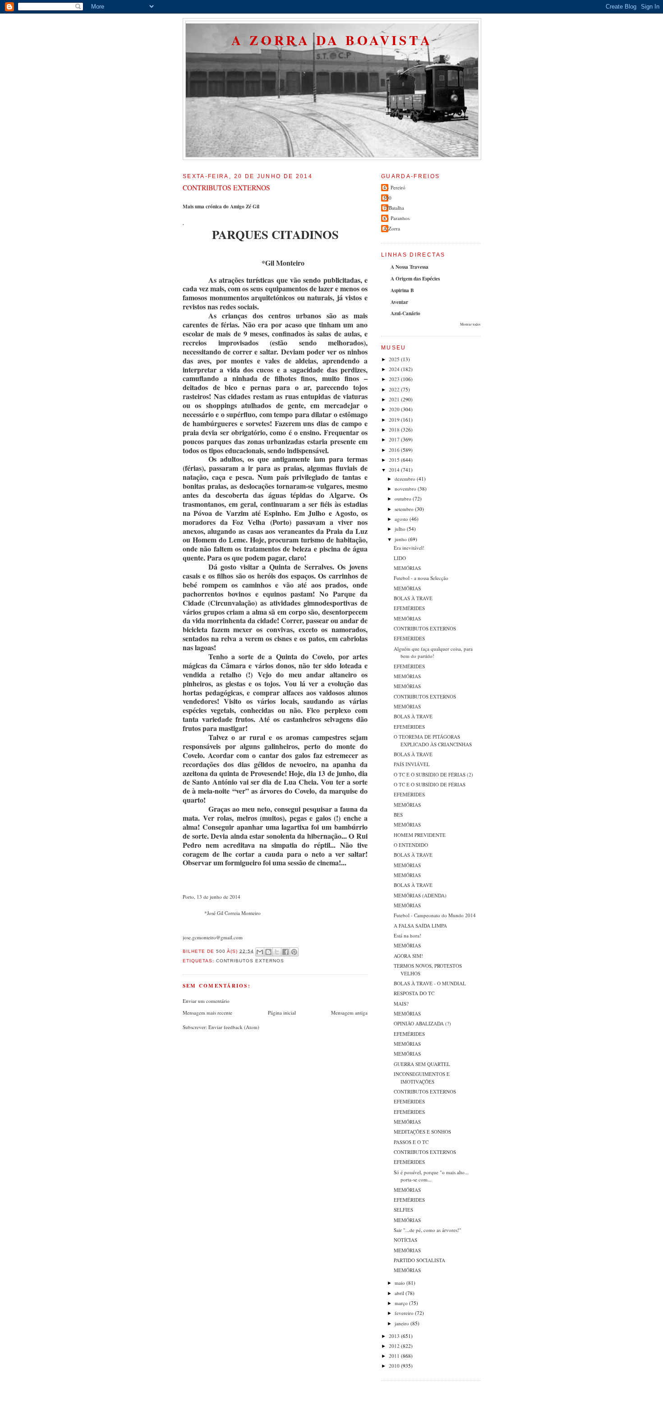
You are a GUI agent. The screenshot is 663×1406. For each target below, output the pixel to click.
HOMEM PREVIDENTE (420, 835)
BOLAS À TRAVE (413, 598)
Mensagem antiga (349, 1012)
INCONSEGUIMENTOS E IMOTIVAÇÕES (422, 1078)
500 (387, 197)
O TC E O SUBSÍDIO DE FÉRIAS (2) (433, 774)
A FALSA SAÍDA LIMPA (420, 925)
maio (400, 1282)
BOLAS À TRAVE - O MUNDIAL (430, 983)
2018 (395, 429)
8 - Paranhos (396, 218)
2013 (395, 1335)
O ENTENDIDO (411, 844)
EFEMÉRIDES (409, 608)
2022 (395, 389)
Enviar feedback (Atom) (233, 1027)
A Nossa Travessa (409, 267)
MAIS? (401, 1003)
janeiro (402, 1323)
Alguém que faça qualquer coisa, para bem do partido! (433, 652)
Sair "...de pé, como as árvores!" (427, 1230)
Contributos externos (250, 960)
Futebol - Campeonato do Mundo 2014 (435, 915)
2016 (395, 449)
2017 (395, 439)
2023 (395, 379)
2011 (395, 1355)
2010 (395, 1365)
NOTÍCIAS (405, 1239)
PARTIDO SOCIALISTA (419, 1260)
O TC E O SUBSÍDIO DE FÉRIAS (429, 784)
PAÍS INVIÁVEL (412, 764)
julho (401, 528)
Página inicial (282, 1012)
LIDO (400, 558)
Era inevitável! (409, 547)
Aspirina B (402, 290)
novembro (406, 488)
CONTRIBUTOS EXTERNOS (425, 628)
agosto (402, 518)
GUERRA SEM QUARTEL (422, 1064)
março (402, 1303)
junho (401, 539)
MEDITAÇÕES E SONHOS (422, 1131)
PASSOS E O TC (411, 1142)
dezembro (406, 478)
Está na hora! (407, 935)
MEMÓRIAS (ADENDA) (420, 895)
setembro (405, 508)
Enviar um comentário (206, 1000)
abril (400, 1293)
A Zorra (391, 228)
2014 (395, 469)
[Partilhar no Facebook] (285, 951)
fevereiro (405, 1313)
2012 (395, 1345)
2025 (395, 359)
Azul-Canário (405, 313)
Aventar (399, 302)
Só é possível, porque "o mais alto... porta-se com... (431, 1176)
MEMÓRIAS (407, 568)
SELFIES (403, 1209)
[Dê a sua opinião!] (268, 951)
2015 (395, 459)
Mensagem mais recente (207, 1012)
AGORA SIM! (408, 955)
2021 (395, 399)
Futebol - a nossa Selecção (421, 577)
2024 (395, 369)
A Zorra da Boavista (332, 40)
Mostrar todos (470, 324)
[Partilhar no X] (276, 951)
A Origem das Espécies (415, 278)
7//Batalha (393, 207)
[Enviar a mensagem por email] (259, 951)
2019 (395, 419)
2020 (395, 409)
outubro (404, 498)
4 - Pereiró (394, 187)
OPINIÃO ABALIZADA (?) (422, 1023)
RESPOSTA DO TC (414, 993)
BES (398, 814)
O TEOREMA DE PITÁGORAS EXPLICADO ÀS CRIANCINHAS (433, 740)
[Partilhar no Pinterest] (294, 951)
